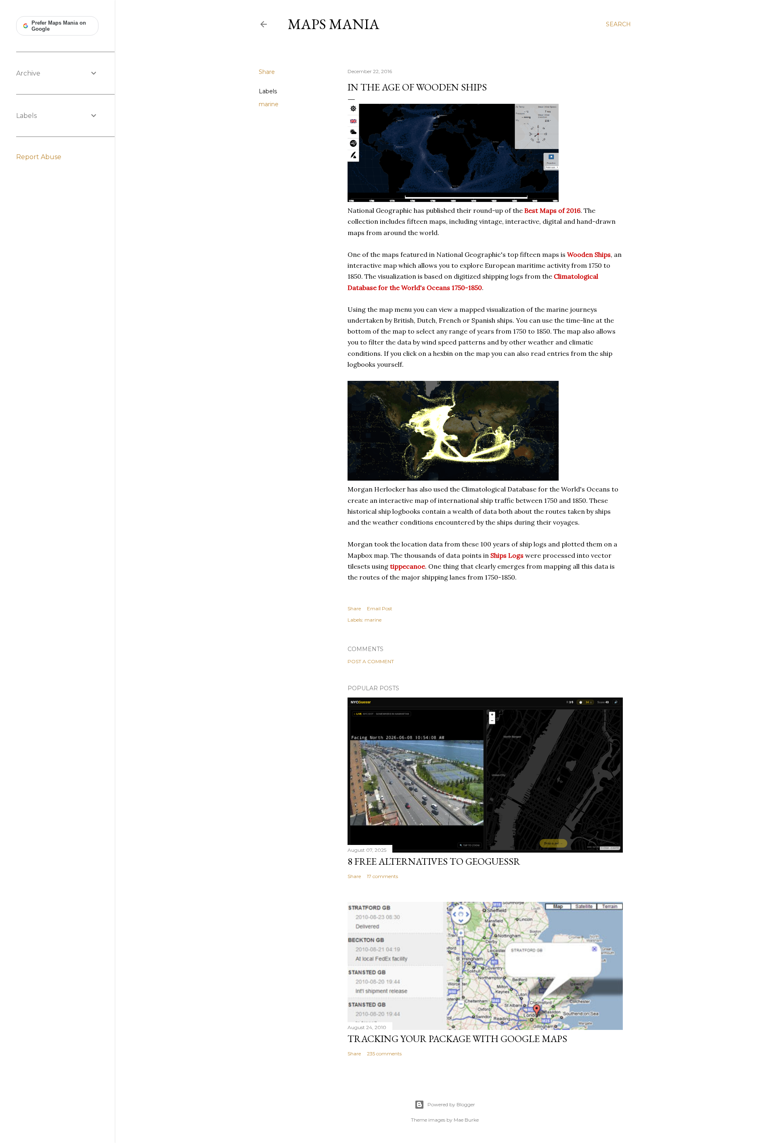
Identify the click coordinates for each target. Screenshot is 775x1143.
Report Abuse (38, 157)
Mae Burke (466, 1120)
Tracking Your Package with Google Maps (457, 1038)
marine (269, 104)
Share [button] (267, 72)
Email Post (379, 608)
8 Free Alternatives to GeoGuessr (434, 861)
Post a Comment (371, 661)
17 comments (382, 876)
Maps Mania (333, 24)
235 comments (384, 1054)
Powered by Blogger (451, 1104)
